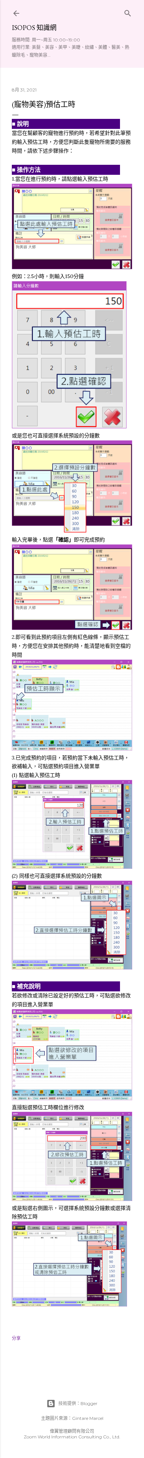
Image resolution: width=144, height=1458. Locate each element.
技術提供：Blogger (77, 1403)
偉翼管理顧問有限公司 (72, 1431)
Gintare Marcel (87, 1418)
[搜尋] (127, 11)
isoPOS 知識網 (34, 27)
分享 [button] (16, 1338)
